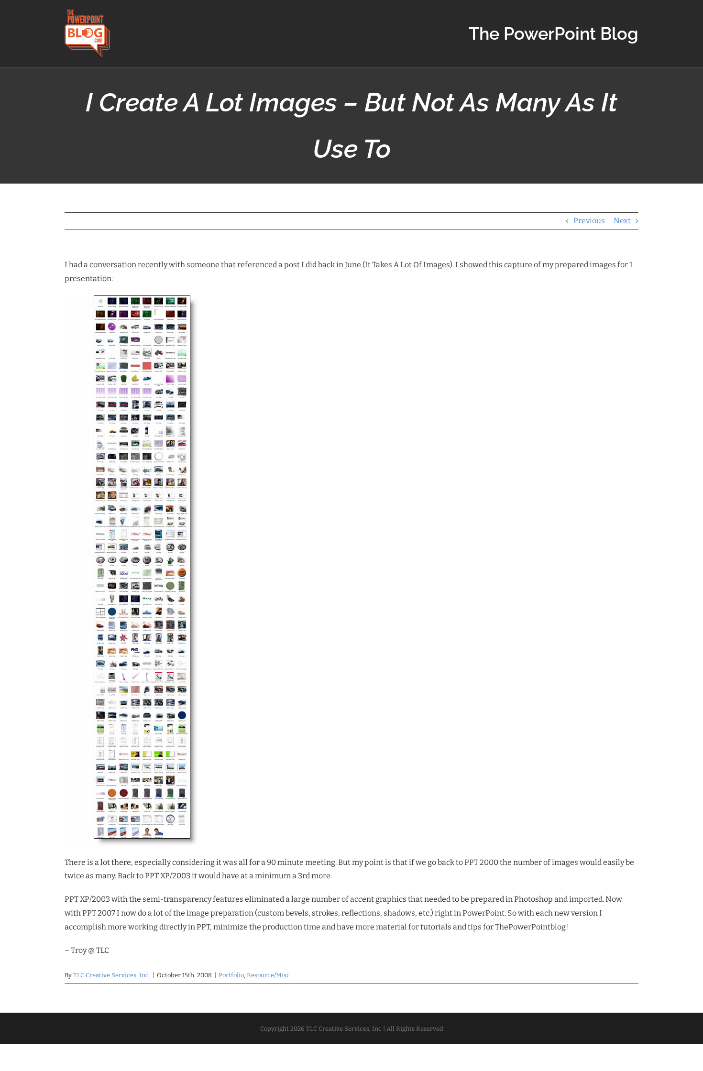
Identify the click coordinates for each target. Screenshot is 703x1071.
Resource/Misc (268, 975)
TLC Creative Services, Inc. (111, 975)
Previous (589, 220)
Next (622, 220)
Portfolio (231, 975)
